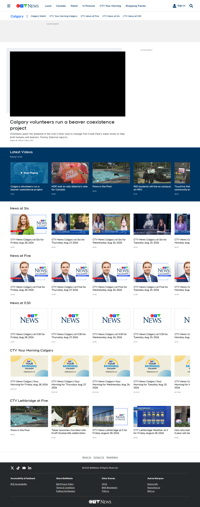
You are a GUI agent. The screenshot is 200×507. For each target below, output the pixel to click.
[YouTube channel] (24, 468)
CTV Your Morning (110, 6)
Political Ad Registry (65, 491)
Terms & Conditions (65, 487)
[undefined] (29, 178)
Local (48, 6)
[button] (184, 179)
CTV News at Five (90, 16)
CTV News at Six (111, 16)
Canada (61, 6)
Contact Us (98, 457)
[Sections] (9, 6)
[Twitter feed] (12, 468)
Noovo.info (152, 484)
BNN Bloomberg (109, 487)
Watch (74, 6)
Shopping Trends (136, 6)
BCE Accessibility (19, 484)
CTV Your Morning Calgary (63, 16)
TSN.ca (105, 491)
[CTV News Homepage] (27, 6)
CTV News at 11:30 (132, 16)
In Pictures (89, 6)
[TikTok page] (18, 468)
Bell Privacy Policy (65, 484)
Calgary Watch (38, 16)
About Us (86, 457)
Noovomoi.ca (153, 487)
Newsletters (112, 457)
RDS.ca (150, 491)
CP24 (104, 484)
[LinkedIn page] (30, 468)
